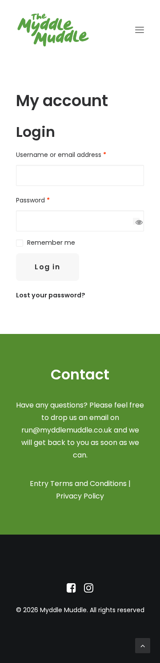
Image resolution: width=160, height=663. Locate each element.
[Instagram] (88, 590)
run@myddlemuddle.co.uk (66, 430)
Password (33, 200)
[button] (139, 30)
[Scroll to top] (142, 645)
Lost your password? (50, 295)
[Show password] (136, 221)
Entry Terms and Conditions (78, 483)
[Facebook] (71, 590)
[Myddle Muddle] (53, 30)
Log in (47, 267)
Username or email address (61, 154)
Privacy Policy (80, 496)
